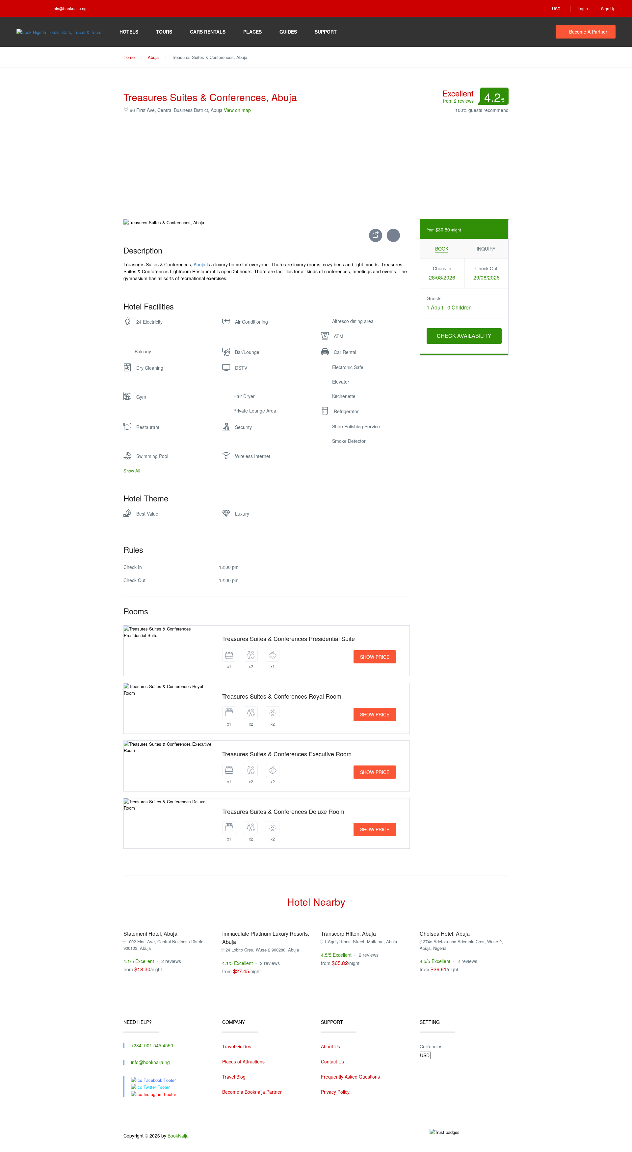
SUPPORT (326, 31)
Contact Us (332, 1061)
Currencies (431, 1046)
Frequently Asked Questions (350, 1076)
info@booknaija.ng (70, 8)
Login (583, 8)
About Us (330, 1046)
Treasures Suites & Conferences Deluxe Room (283, 811)
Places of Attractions (243, 1061)
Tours (164, 31)
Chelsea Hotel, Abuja (445, 933)
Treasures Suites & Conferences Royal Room (281, 696)
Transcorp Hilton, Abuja (348, 933)
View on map (237, 110)
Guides (288, 31)
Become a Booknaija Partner (252, 1091)
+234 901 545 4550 (152, 1045)
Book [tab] (441, 248)
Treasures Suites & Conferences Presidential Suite (288, 638)
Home (129, 57)
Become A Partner (588, 31)
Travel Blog (234, 1076)
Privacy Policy (335, 1091)
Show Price (374, 657)
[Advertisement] (316, 166)
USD (557, 8)
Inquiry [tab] (486, 248)
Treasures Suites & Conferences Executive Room (287, 753)
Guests (434, 298)
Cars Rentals (207, 31)
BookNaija (178, 1135)
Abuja (153, 57)
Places (252, 31)
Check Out (486, 268)
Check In (442, 268)
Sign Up (608, 8)
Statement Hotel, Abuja (150, 933)
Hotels (128, 31)
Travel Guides (236, 1046)
